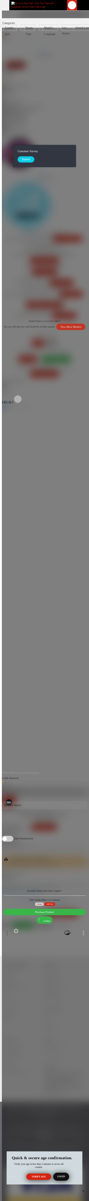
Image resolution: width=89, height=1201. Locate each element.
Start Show (9, 800)
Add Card (50, 904)
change (39, 904)
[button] (2, 402)
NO (52, 343)
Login (61, 1176)
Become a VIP (71, 293)
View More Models (67, 238)
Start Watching (62, 282)
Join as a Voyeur (45, 271)
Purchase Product (44, 912)
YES (38, 343)
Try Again (27, 359)
